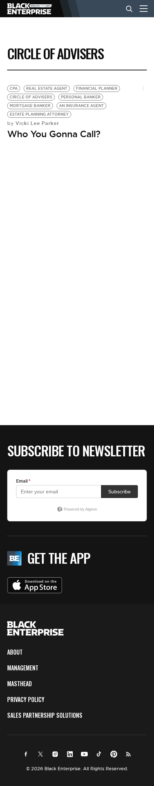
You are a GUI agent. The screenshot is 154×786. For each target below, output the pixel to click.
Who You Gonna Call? (53, 134)
